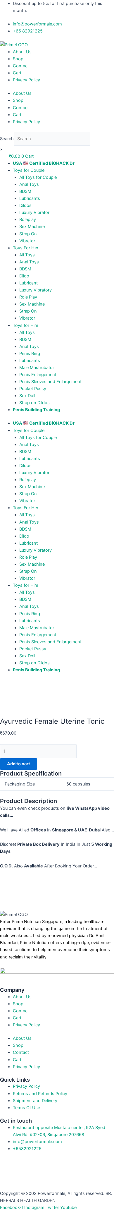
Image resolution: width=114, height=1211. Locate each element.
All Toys (27, 255)
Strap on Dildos (34, 402)
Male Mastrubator (36, 367)
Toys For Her (25, 248)
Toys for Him (25, 325)
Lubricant (28, 283)
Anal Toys (29, 184)
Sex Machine (32, 226)
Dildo (24, 276)
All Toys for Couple (38, 177)
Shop (18, 58)
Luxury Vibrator (34, 212)
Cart (17, 73)
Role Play (28, 297)
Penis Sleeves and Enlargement (50, 381)
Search (7, 138)
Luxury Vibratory (35, 290)
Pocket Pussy (32, 388)
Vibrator (27, 240)
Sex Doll (27, 395)
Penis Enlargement (37, 374)
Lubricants (29, 198)
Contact (21, 65)
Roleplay (27, 219)
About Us (22, 51)
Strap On (28, 233)
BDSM (25, 191)
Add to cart (18, 763)
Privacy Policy (26, 80)
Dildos (25, 205)
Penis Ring (29, 353)
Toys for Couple (28, 170)
